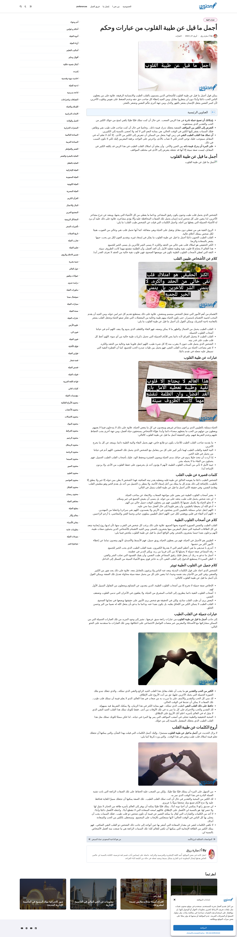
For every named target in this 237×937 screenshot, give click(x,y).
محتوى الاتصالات (71, 416)
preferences (81, 6)
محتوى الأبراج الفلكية (69, 402)
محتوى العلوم (72, 473)
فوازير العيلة (73, 353)
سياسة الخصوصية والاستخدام (196, 933)
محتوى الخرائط (72, 431)
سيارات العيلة (72, 304)
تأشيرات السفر (72, 226)
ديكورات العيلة (72, 290)
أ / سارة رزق (194, 850)
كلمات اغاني (73, 388)
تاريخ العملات (73, 233)
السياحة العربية (72, 142)
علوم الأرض (73, 325)
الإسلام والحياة (72, 106)
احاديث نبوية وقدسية (70, 78)
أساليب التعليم (72, 50)
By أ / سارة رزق (207, 36)
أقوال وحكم (73, 57)
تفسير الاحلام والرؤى (69, 254)
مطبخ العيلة (73, 508)
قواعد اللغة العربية (70, 381)
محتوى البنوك (72, 424)
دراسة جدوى (73, 283)
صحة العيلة (73, 311)
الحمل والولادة (72, 120)
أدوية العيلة (73, 36)
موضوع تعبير (73, 543)
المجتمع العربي (72, 212)
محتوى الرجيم (72, 438)
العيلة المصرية (72, 191)
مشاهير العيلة (72, 501)
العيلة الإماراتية (72, 170)
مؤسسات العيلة (71, 395)
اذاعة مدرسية (72, 92)
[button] (174, 899)
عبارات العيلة (210, 20)
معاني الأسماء (72, 522)
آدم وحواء (74, 22)
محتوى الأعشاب (71, 409)
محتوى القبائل (72, 487)
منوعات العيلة (72, 536)
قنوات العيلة (73, 374)
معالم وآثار (73, 515)
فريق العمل (95, 6)
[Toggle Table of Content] (212, 112)
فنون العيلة (73, 339)
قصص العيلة (73, 367)
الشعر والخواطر (71, 149)
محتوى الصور (72, 466)
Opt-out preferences (213, 933)
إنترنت (75, 71)
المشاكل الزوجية (71, 219)
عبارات (178, 36)
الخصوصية (127, 6)
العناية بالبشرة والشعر (69, 156)
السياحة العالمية (71, 135)
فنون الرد (74, 332)
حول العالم (73, 268)
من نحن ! (115, 6)
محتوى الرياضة (72, 452)
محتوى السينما (72, 459)
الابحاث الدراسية (71, 113)
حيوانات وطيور (72, 275)
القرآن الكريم (72, 198)
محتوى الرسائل (72, 445)
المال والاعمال (72, 205)
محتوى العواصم (72, 480)
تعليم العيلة (73, 247)
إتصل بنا (106, 6)
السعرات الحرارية (71, 127)
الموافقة (203, 928)
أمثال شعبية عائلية (70, 64)
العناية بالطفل (72, 163)
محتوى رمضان (72, 494)
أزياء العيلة (74, 43)
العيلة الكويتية (72, 184)
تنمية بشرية (73, 261)
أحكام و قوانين (72, 29)
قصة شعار (74, 360)
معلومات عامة (72, 529)
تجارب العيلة (73, 240)
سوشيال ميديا (72, 297)
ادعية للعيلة (73, 85)
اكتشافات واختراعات (69, 99)
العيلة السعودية (72, 177)
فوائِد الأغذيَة (73, 346)
